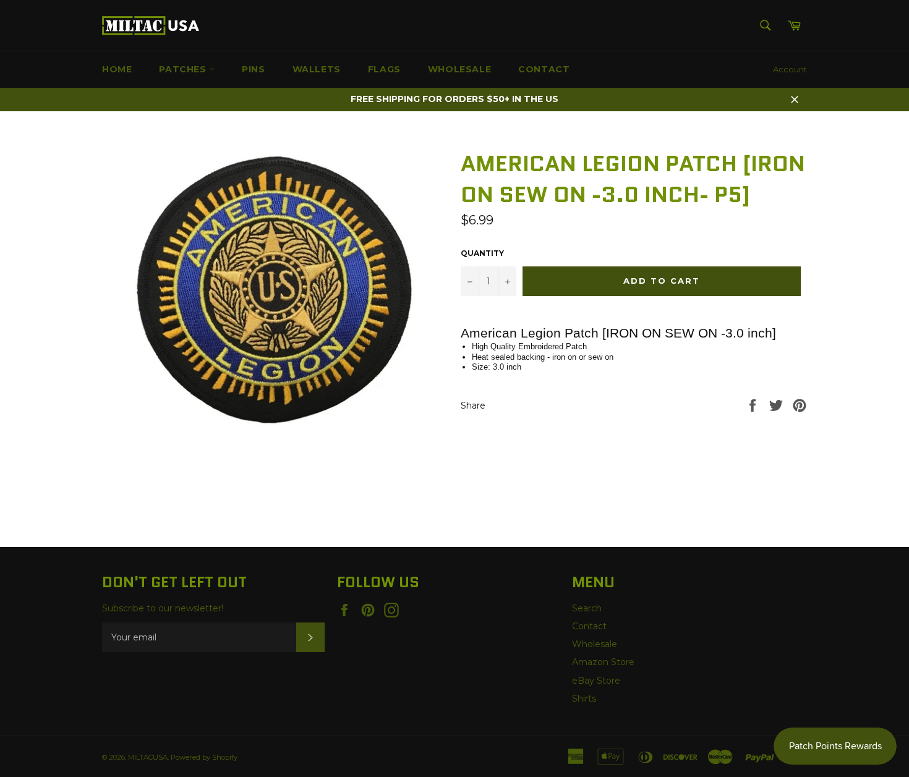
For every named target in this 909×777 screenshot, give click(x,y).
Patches (184, 69)
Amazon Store (603, 662)
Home (117, 69)
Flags (384, 69)
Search (587, 608)
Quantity (482, 253)
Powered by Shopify (204, 757)
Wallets (316, 69)
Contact (544, 69)
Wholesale (459, 69)
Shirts (584, 698)
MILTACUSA (148, 757)
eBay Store (596, 680)
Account (790, 69)
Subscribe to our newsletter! (162, 608)
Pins (253, 69)
